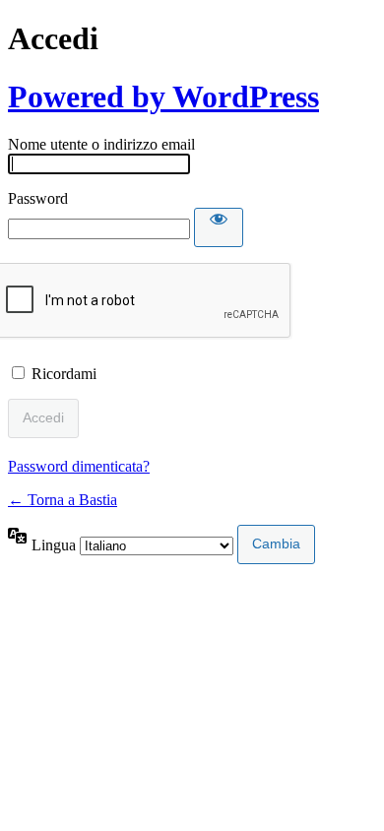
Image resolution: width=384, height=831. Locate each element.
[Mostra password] (218, 227)
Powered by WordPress (163, 96)
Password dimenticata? (79, 466)
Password (38, 198)
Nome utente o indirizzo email (101, 144)
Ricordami (64, 373)
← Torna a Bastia (62, 499)
